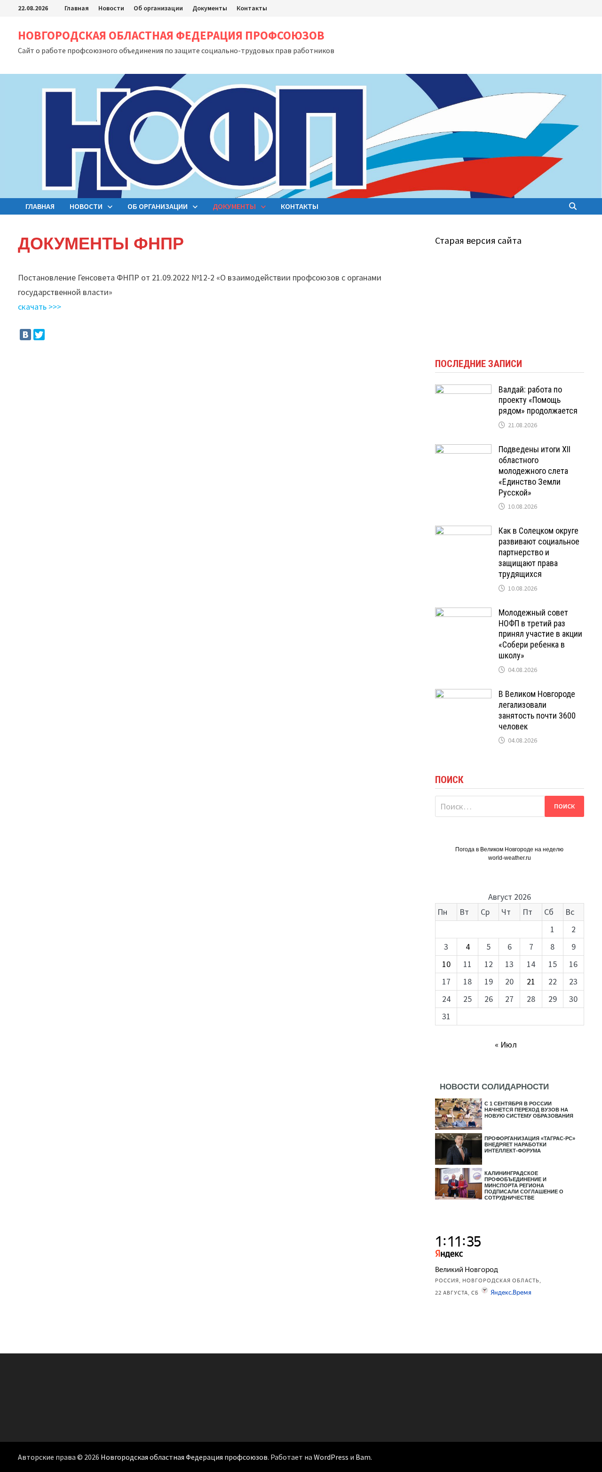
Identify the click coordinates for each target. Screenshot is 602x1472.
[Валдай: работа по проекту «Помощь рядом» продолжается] (463, 390)
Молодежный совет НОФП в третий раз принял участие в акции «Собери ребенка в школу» (540, 634)
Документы (209, 8)
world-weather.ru (509, 858)
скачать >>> (39, 306)
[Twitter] (39, 334)
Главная (76, 8)
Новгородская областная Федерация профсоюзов (171, 35)
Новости (111, 8)
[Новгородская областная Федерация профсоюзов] (301, 135)
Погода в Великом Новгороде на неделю (509, 849)
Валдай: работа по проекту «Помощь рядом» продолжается (538, 400)
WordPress (331, 1457)
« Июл (506, 1044)
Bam (363, 1457)
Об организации (158, 8)
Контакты (252, 8)
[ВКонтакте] (25, 334)
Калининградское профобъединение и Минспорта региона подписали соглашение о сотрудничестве (523, 1185)
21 (531, 981)
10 (446, 964)
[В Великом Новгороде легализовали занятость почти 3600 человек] (463, 695)
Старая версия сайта (478, 240)
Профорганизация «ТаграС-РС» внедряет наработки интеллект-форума (529, 1144)
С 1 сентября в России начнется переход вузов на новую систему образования (528, 1110)
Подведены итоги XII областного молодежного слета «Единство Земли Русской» (534, 470)
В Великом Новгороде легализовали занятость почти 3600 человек (537, 710)
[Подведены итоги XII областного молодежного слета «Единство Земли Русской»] (463, 450)
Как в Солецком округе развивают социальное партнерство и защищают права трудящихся (539, 552)
